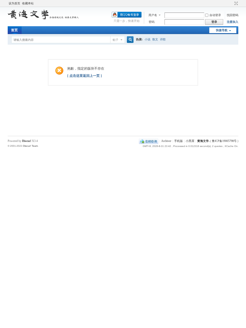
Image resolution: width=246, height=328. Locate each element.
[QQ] (148, 141)
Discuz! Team (30, 146)
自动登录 (215, 15)
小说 (147, 39)
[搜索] (129, 40)
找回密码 (232, 15)
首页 (14, 30)
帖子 (115, 40)
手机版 (178, 141)
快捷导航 (222, 30)
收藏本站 (28, 3)
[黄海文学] (44, 18)
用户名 (152, 15)
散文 (155, 39)
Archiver (166, 141)
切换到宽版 (235, 3)
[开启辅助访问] (231, 3)
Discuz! (26, 141)
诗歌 (163, 39)
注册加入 (232, 22)
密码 (151, 22)
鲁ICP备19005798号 (224, 141)
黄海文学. (203, 141)
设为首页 (14, 3)
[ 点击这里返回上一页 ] (84, 76)
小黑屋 (190, 141)
